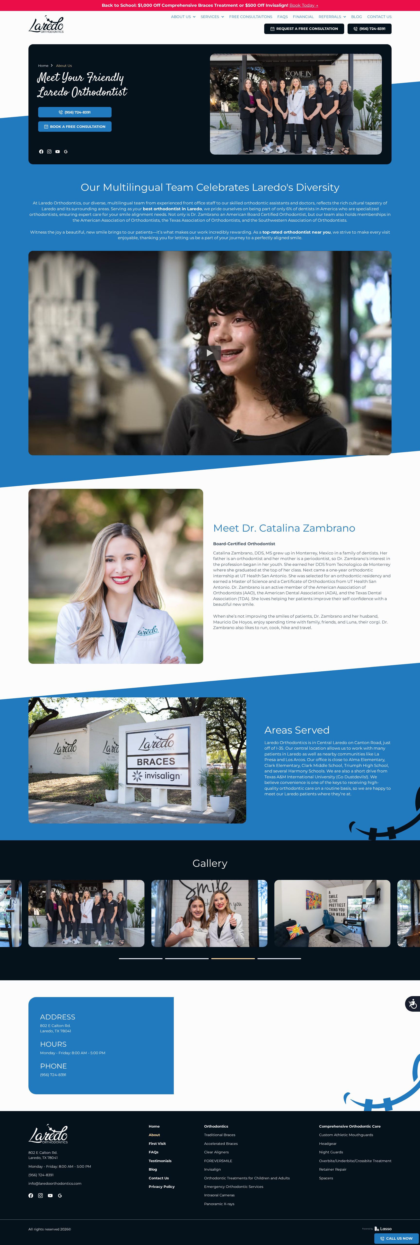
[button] (183, 17)
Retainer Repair (333, 1169)
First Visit (157, 1143)
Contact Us (159, 1178)
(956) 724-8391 (40, 1175)
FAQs (153, 1152)
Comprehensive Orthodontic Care (350, 1126)
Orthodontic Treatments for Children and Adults (247, 1178)
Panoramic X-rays (219, 1204)
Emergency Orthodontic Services (233, 1186)
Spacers (326, 1178)
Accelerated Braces (221, 1143)
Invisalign (212, 1169)
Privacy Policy (162, 1186)
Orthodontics (216, 1126)
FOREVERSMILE (218, 1161)
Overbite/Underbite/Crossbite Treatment (355, 1161)
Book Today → (303, 5)
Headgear (328, 1143)
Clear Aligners (216, 1152)
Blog (153, 1169)
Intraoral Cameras (219, 1195)
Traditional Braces (219, 1135)
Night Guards (331, 1152)
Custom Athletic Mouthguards (346, 1135)
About (154, 1135)
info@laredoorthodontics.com (54, 1183)
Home (43, 66)
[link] (45, 24)
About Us (64, 66)
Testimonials (160, 1161)
